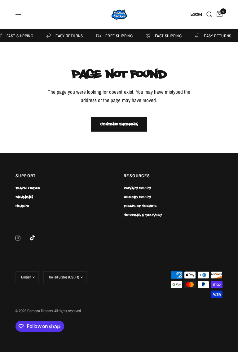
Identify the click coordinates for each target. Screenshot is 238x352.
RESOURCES (137, 176)
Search (22, 206)
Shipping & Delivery (143, 215)
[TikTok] (37, 238)
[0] (218, 14)
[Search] (209, 14)
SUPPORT (25, 176)
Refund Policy (137, 197)
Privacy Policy (137, 188)
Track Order (27, 188)
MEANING (24, 197)
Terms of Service (140, 206)
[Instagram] (22, 238)
